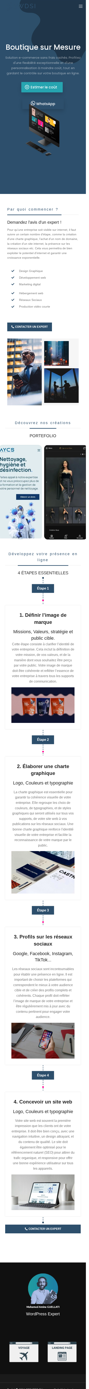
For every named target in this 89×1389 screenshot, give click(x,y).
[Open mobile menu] (81, 6)
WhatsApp (45, 103)
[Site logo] (21, 6)
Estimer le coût (40, 87)
